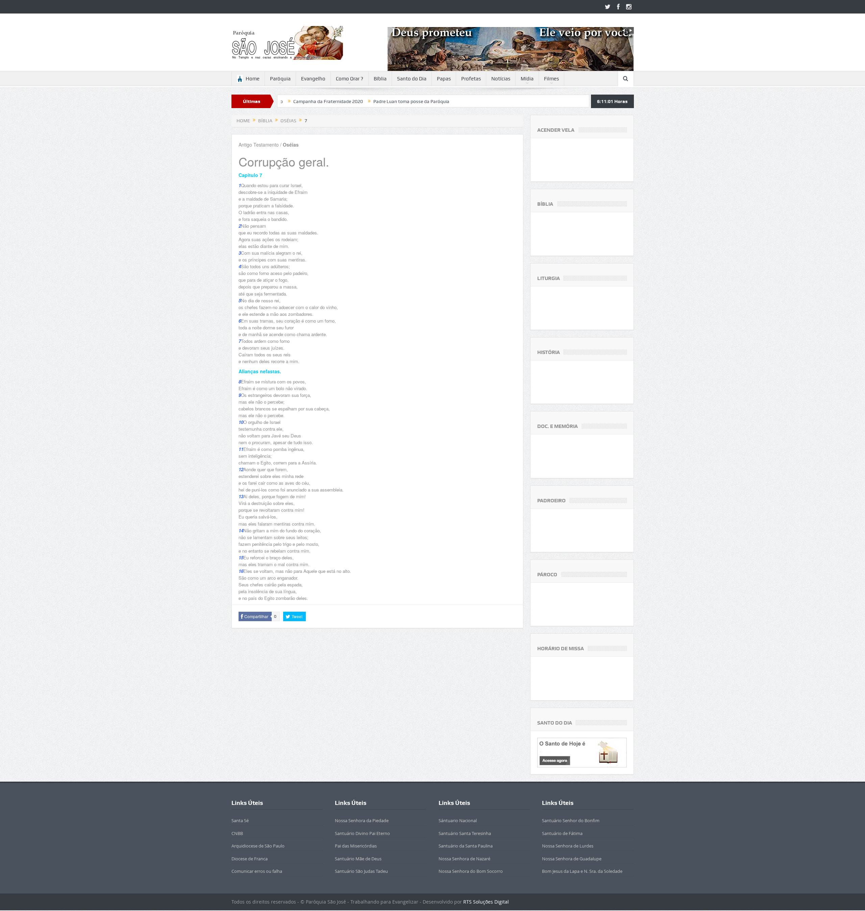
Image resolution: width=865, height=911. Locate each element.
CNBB (237, 833)
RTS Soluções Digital (486, 902)
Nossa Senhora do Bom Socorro (471, 871)
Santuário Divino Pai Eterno (362, 833)
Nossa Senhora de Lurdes (567, 846)
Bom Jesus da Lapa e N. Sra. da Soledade (582, 871)
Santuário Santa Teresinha (465, 833)
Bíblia (380, 79)
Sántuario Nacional (458, 820)
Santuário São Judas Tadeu (361, 871)
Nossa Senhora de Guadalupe (571, 859)
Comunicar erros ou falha (256, 871)
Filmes (551, 79)
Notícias (500, 79)
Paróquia (280, 79)
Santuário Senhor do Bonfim (570, 820)
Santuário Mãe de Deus (358, 859)
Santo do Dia (411, 79)
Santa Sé (240, 820)
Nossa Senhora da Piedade (362, 820)
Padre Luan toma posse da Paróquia (362, 101)
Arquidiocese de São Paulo (258, 846)
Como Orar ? (349, 79)
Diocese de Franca (249, 859)
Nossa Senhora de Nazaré (464, 859)
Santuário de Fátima (562, 833)
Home (253, 79)
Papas (444, 79)
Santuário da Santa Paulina (466, 846)
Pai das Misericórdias (356, 846)
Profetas (471, 79)
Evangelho (313, 79)
